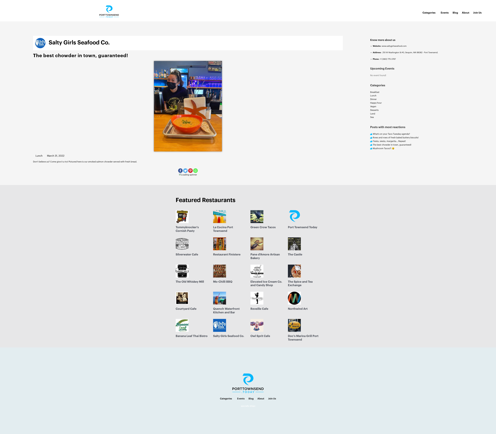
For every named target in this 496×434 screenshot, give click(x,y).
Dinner (373, 99)
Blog (455, 12)
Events (445, 12)
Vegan (373, 107)
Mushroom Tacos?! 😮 (384, 148)
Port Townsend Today (302, 227)
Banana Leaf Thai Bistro (192, 336)
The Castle (295, 254)
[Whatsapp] (195, 170)
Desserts (374, 110)
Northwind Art (298, 308)
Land (372, 114)
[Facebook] (180, 170)
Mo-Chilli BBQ (222, 281)
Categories (429, 12)
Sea (372, 117)
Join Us (477, 12)
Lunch (373, 96)
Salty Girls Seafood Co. (228, 336)
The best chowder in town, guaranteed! (392, 145)
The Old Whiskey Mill (190, 281)
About (465, 12)
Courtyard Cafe (186, 308)
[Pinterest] (190, 170)
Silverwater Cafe (187, 254)
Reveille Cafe (259, 308)
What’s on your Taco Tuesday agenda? (391, 134)
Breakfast (374, 92)
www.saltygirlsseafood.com (394, 46)
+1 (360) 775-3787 (388, 59)
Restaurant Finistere (227, 254)
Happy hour (376, 103)
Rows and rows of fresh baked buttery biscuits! (396, 138)
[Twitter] (185, 170)
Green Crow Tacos (263, 227)
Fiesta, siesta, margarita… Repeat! (389, 141)
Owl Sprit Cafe (260, 336)
